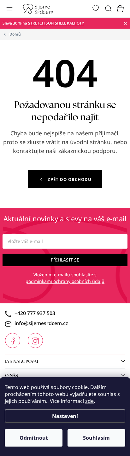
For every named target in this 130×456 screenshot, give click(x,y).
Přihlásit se (65, 260)
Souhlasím (96, 437)
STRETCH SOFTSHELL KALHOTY (56, 23)
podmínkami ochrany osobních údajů (65, 281)
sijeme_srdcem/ (35, 340)
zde (89, 400)
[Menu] (9, 8)
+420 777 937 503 (35, 313)
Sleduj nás (12, 340)
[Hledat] (108, 9)
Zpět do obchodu (70, 179)
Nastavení (65, 416)
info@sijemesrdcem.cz (41, 323)
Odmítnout (34, 437)
